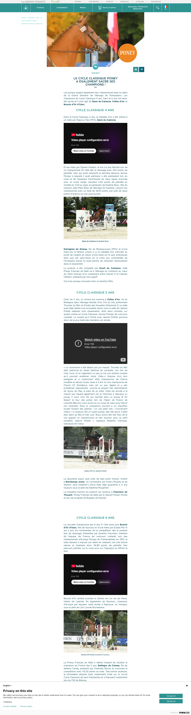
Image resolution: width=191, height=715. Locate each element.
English (6, 685)
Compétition (62, 8)
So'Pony (78, 1)
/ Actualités (30, 17)
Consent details (9, 706)
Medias (83, 8)
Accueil (23, 17)
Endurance (156, 1)
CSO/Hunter (94, 1)
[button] (41, 7)
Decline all (171, 701)
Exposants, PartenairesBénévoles (138, 8)
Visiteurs (40, 8)
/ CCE (37, 17)
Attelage (140, 1)
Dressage (124, 1)
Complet (109, 1)
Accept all (171, 696)
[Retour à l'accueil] (26, 7)
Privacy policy (26, 706)
